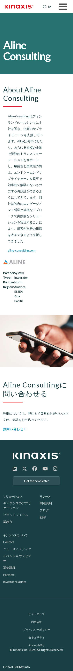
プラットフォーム (15, 515)
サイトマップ (36, 614)
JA (49, 6)
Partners (9, 574)
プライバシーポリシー (36, 629)
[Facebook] (34, 468)
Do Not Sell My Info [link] (16, 667)
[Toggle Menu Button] (62, 6)
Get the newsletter (36, 481)
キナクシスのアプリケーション (17, 505)
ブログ (44, 510)
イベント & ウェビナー (17, 558)
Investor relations (14, 581)
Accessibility (36, 645)
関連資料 (46, 503)
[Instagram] (55, 468)
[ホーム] (36, 455)
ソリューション (12, 496)
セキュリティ (36, 637)
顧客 (43, 517)
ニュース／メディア (17, 549)
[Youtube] (45, 468)
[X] (24, 468)
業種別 (7, 522)
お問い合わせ (13, 429)
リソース (45, 496)
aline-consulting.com (21, 250)
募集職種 (9, 567)
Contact (8, 542)
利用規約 (36, 621)
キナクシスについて (15, 535)
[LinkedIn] (15, 468)
